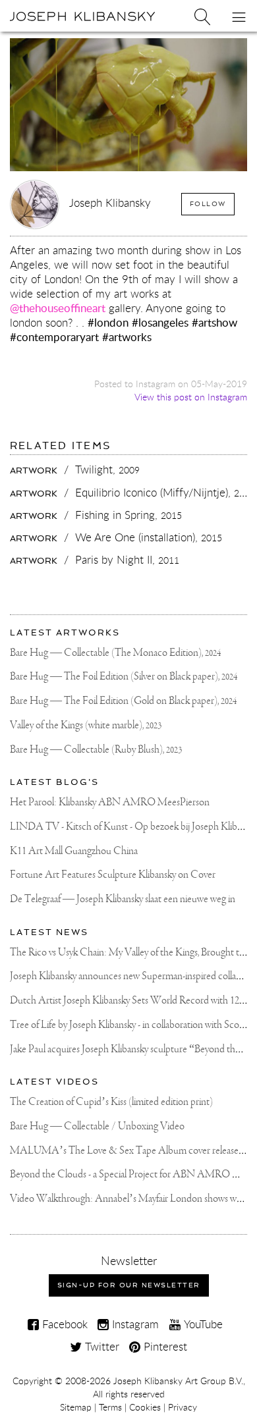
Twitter (100, 1346)
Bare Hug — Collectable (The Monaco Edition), (115, 653)
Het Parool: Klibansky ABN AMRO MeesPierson (110, 802)
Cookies (145, 1407)
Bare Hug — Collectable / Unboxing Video (97, 1126)
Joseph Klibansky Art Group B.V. (178, 1381)
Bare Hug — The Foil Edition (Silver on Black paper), (123, 676)
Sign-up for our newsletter (128, 1285)
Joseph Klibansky (110, 202)
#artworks (127, 336)
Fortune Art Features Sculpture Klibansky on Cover (112, 875)
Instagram (134, 1324)
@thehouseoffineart (57, 307)
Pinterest (163, 1346)
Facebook (63, 1324)
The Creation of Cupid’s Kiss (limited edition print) (111, 1102)
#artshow (214, 322)
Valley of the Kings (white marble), (85, 725)
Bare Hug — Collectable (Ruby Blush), (96, 749)
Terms (110, 1407)
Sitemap (76, 1407)
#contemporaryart (54, 336)
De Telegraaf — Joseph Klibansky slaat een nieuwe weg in (122, 899)
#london (108, 322)
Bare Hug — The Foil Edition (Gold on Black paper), (123, 701)
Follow (208, 203)
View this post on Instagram (190, 396)
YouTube (202, 1324)
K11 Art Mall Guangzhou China (74, 851)
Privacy (182, 1407)
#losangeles (160, 322)
